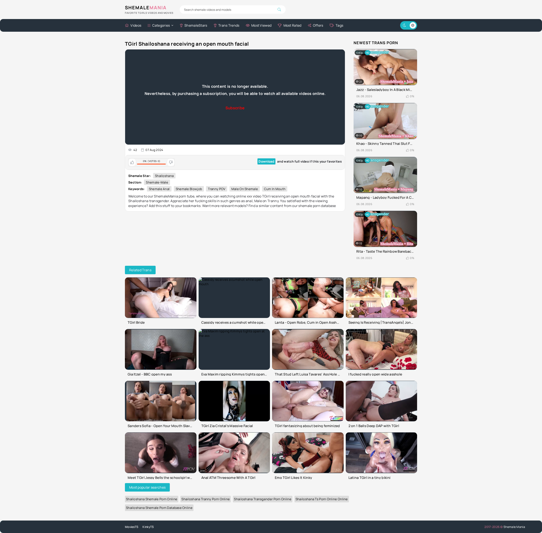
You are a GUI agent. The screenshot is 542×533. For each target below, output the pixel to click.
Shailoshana (164, 176)
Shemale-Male (157, 182)
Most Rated (292, 25)
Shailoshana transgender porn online (262, 499)
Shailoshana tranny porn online (205, 499)
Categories (161, 25)
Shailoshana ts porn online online (322, 499)
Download (266, 161)
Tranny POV (216, 189)
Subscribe (235, 107)
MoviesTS (131, 527)
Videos (135, 25)
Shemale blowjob (189, 189)
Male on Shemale (244, 189)
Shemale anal (159, 189)
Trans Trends (228, 25)
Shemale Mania (514, 527)
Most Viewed (261, 25)
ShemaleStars (195, 25)
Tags (339, 25)
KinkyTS (148, 527)
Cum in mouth (275, 189)
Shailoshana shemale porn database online (159, 508)
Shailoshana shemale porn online (151, 499)
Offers (318, 25)
